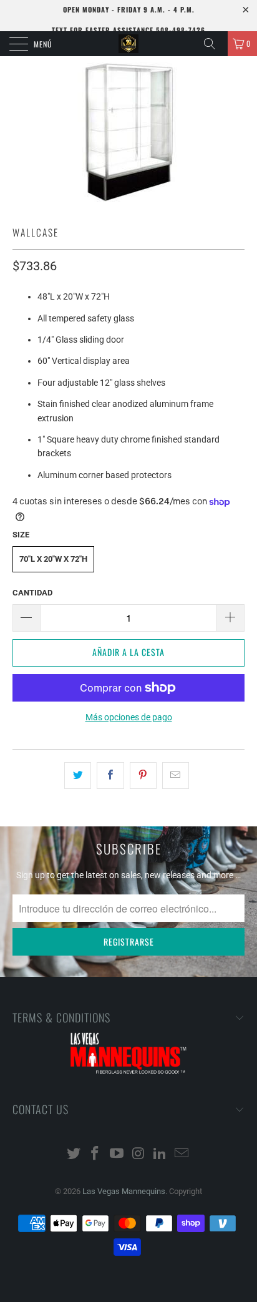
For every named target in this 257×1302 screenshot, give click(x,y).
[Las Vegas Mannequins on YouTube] (117, 1154)
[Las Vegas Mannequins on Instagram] (139, 1154)
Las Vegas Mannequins (123, 1191)
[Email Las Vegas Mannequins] (182, 1154)
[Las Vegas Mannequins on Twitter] (73, 1154)
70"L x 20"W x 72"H (53, 559)
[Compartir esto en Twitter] (77, 775)
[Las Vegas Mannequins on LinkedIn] (160, 1154)
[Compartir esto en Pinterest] (143, 775)
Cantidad (32, 592)
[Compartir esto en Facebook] (110, 775)
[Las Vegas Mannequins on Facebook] (95, 1154)
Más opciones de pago (128, 717)
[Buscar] (214, 43)
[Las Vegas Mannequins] (128, 43)
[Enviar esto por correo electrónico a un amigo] (175, 775)
